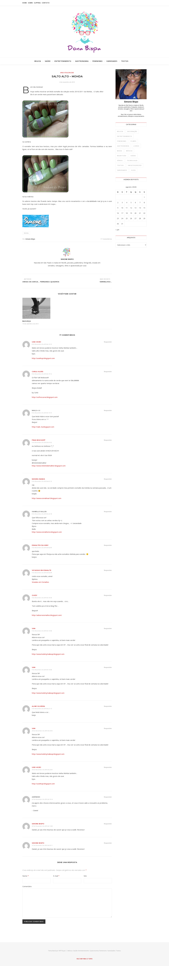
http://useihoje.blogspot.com (43, 358)
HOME (24, 3)
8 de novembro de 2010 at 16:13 (42, 344)
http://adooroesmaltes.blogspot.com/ (47, 615)
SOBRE (30, 3)
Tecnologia (132, 160)
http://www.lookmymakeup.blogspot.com (48, 654)
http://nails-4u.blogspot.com (43, 427)
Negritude (121, 155)
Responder (108, 342)
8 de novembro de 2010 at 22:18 (42, 514)
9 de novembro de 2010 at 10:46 (42, 598)
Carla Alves (37, 371)
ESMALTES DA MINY (40, 545)
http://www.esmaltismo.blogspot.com (47, 532)
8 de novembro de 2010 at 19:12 (42, 374)
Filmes (133, 141)
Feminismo (97, 61)
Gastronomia (82, 61)
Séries (120, 160)
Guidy (34, 595)
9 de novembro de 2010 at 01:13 (42, 481)
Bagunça (26, 321)
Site (85, 876)
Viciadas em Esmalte (41, 570)
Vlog (133, 170)
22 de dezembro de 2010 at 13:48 (42, 826)
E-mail (56, 876)
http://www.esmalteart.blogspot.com (46, 498)
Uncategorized (67, 73)
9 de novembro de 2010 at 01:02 (42, 442)
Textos (124, 61)
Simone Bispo (30, 239)
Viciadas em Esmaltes (40, 582)
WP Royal (62, 951)
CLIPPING (37, 3)
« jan (117, 229)
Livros (136, 146)
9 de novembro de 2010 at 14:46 (42, 631)
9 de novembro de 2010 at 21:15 (42, 708)
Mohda (26, 233)
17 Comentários (106, 239)
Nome (25, 876)
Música (129, 151)
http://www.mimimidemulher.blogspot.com (49, 466)
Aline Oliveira (38, 706)
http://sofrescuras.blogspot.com (44, 397)
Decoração (132, 131)
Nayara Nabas (38, 479)
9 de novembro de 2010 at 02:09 (42, 547)
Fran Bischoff (38, 440)
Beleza (37, 61)
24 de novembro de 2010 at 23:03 (42, 731)
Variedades (111, 61)
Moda (119, 151)
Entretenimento (62, 61)
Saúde (48, 61)
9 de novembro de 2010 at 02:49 (42, 572)
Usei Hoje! (36, 342)
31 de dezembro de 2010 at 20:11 (42, 845)
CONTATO (46, 3)
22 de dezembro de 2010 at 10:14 (42, 799)
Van (33, 628)
